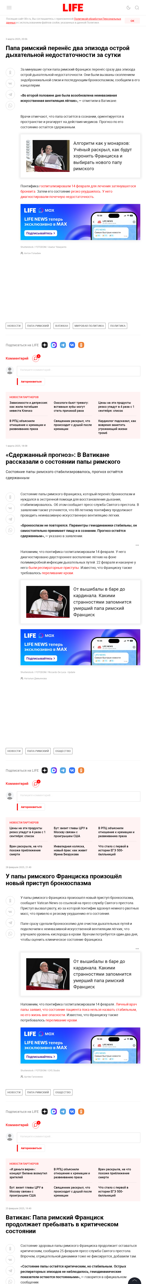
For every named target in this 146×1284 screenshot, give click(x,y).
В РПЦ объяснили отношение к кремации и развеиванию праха (28, 425)
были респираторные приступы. (54, 567)
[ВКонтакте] (72, 345)
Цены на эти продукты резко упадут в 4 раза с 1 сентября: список (116, 407)
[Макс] (54, 345)
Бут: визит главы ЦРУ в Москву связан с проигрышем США (70, 832)
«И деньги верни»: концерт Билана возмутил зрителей (28, 1230)
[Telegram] (63, 345)
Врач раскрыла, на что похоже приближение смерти (26, 850)
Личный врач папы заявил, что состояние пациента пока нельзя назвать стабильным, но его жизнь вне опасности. (79, 1009)
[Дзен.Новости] (44, 345)
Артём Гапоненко (33, 1076)
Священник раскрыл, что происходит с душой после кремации (73, 425)
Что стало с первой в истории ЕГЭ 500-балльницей (113, 850)
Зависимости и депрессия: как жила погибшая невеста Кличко (29, 407)
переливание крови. (58, 573)
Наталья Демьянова (35, 678)
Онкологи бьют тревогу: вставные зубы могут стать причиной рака (71, 407)
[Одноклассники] (81, 345)
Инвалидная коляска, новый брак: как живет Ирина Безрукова (70, 850)
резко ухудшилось (86, 191)
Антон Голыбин (32, 253)
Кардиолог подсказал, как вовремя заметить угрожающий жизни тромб (117, 427)
